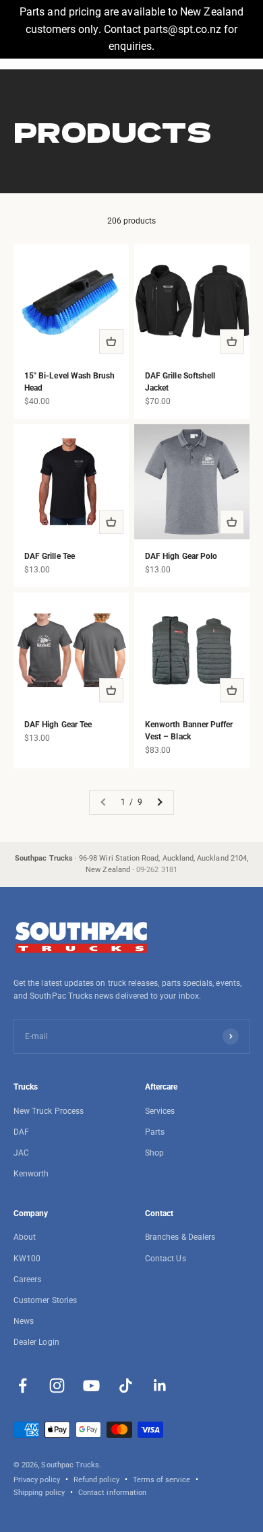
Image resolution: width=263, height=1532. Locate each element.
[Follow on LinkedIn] (160, 1385)
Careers (27, 1279)
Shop (154, 1153)
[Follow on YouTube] (91, 1385)
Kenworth (31, 1173)
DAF (21, 1132)
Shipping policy (39, 1492)
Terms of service (161, 1479)
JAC (21, 1153)
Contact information (112, 1492)
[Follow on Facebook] (22, 1385)
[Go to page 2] (159, 802)
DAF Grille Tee (49, 556)
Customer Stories (45, 1300)
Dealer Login (36, 1342)
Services (160, 1111)
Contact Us (165, 1258)
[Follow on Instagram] (57, 1385)
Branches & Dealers (180, 1237)
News (23, 1321)
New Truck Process (48, 1111)
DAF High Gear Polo (181, 556)
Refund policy (96, 1479)
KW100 (26, 1258)
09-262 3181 (156, 869)
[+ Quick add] (111, 341)
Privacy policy (36, 1479)
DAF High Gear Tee (58, 724)
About (24, 1237)
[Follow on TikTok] (126, 1385)
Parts (155, 1132)
